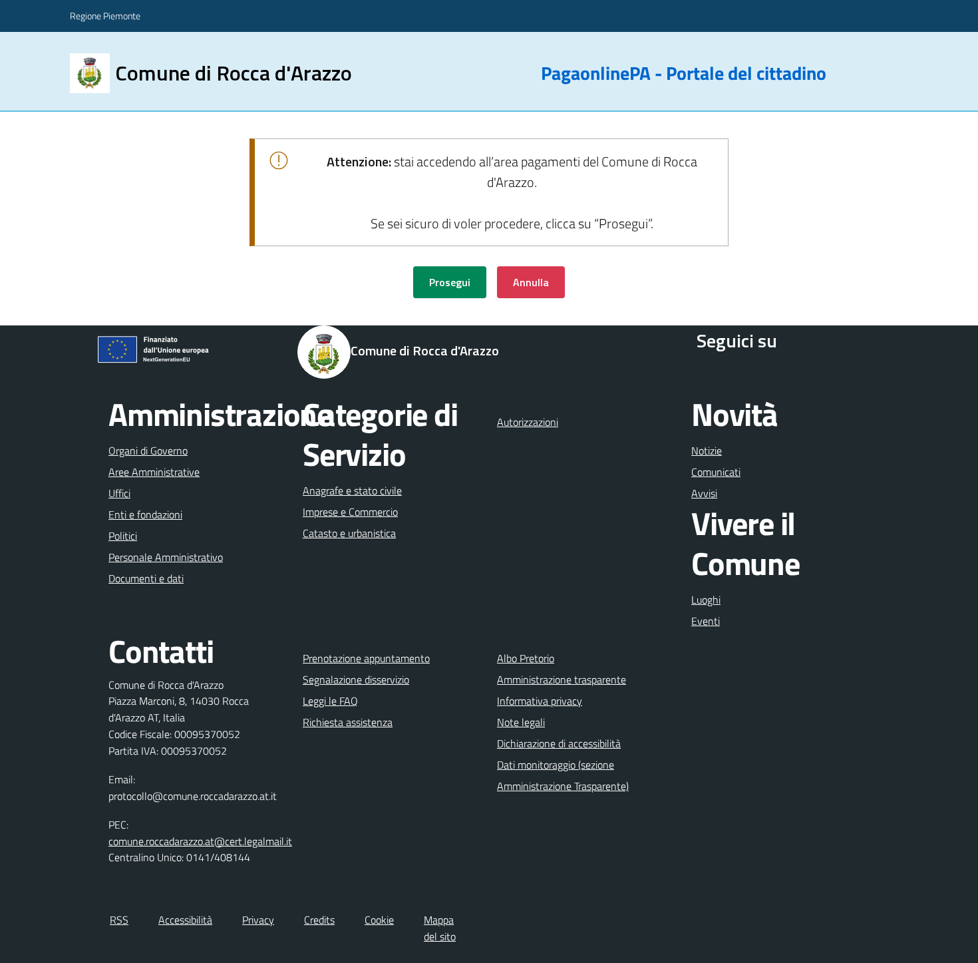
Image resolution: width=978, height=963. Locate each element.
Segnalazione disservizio (356, 679)
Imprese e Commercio (350, 512)
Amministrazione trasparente (561, 679)
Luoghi (706, 600)
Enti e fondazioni (145, 514)
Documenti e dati (146, 578)
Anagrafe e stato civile (352, 490)
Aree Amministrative (154, 472)
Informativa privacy (539, 701)
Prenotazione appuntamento (366, 658)
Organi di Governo (148, 451)
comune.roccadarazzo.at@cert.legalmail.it (200, 841)
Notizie (706, 451)
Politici (122, 536)
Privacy (258, 920)
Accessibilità (185, 920)
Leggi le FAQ (330, 701)
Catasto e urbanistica (349, 533)
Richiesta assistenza (348, 722)
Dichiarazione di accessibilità (559, 743)
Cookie (379, 920)
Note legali (521, 722)
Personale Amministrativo (165, 557)
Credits (319, 920)
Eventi (705, 621)
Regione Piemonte (105, 16)
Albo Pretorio (525, 658)
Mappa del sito (440, 928)
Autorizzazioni (527, 422)
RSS (119, 920)
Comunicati (715, 472)
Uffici (119, 493)
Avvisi (704, 493)
